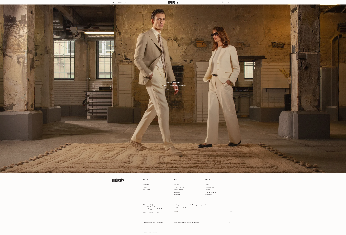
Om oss (127, 2)
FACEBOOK (145, 212)
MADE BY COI (196, 222)
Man (113, 2)
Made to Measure (178, 189)
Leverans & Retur (209, 187)
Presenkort (177, 194)
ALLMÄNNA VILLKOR (147, 222)
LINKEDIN (157, 212)
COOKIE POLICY (160, 222)
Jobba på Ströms (147, 189)
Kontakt (207, 184)
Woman (120, 2)
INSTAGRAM (151, 212)
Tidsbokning (177, 192)
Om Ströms (146, 184)
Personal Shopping (179, 187)
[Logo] (173, 2)
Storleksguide (208, 194)
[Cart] (233, 2)
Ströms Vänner (147, 187)
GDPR (154, 222)
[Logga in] (228, 2)
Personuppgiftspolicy (210, 192)
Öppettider (177, 184)
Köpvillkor (207, 189)
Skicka (232, 212)
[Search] (217, 2)
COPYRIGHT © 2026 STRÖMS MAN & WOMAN (183, 222)
